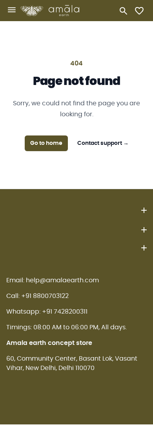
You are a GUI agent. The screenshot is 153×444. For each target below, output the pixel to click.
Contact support (103, 143)
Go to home (46, 143)
